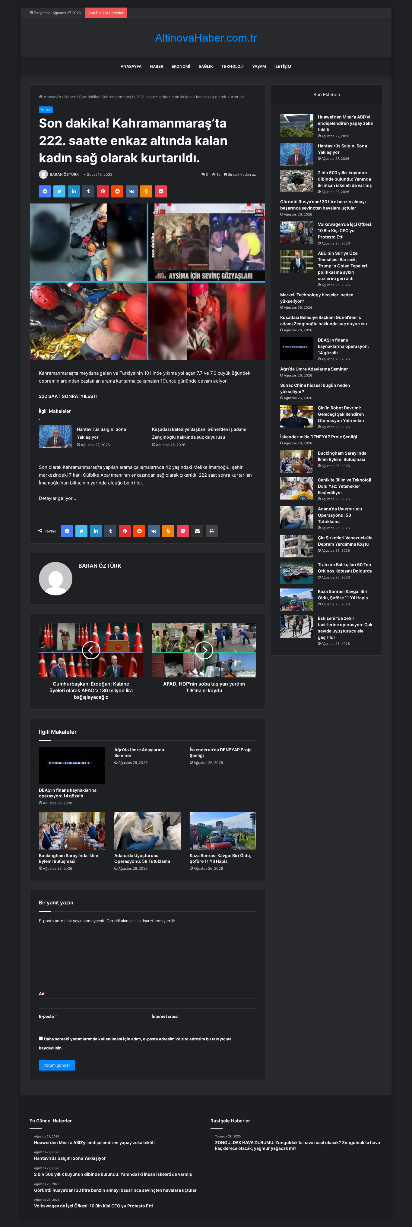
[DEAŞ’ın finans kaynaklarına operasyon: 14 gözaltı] (72, 765)
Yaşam (259, 66)
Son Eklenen (326, 94)
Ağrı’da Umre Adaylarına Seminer (314, 368)
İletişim (282, 66)
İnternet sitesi (165, 1016)
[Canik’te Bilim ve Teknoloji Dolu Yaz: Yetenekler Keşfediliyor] (296, 488)
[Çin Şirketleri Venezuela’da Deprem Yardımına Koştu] (296, 546)
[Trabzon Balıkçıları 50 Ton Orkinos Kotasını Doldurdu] (296, 573)
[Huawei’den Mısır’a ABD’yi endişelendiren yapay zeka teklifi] (296, 125)
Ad (43, 993)
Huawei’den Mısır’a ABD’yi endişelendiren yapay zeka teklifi (345, 123)
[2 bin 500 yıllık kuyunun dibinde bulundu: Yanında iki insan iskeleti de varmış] (296, 181)
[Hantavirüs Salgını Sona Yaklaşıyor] (55, 436)
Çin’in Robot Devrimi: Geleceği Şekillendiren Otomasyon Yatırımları (341, 414)
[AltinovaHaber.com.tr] (206, 37)
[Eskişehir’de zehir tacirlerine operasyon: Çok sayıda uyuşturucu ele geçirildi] (296, 626)
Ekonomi (181, 66)
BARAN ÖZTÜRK (64, 174)
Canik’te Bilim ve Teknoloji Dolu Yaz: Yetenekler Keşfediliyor (344, 486)
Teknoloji (232, 66)
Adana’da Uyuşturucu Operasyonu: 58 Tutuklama (340, 515)
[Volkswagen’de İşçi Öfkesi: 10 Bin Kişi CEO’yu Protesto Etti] (296, 232)
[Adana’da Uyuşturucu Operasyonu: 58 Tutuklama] (147, 831)
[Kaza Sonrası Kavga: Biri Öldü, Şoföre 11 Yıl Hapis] (223, 831)
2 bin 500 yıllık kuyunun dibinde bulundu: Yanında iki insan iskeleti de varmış (345, 179)
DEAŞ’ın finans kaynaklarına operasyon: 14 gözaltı (343, 346)
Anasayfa (131, 66)
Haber (156, 66)
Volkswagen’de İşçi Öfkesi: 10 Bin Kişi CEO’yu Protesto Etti (345, 230)
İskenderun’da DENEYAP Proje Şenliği (318, 436)
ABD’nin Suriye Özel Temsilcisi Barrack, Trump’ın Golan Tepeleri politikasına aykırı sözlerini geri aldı (342, 266)
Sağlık (206, 66)
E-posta (48, 1016)
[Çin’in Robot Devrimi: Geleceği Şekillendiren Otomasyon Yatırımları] (296, 416)
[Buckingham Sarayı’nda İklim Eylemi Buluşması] (72, 831)
